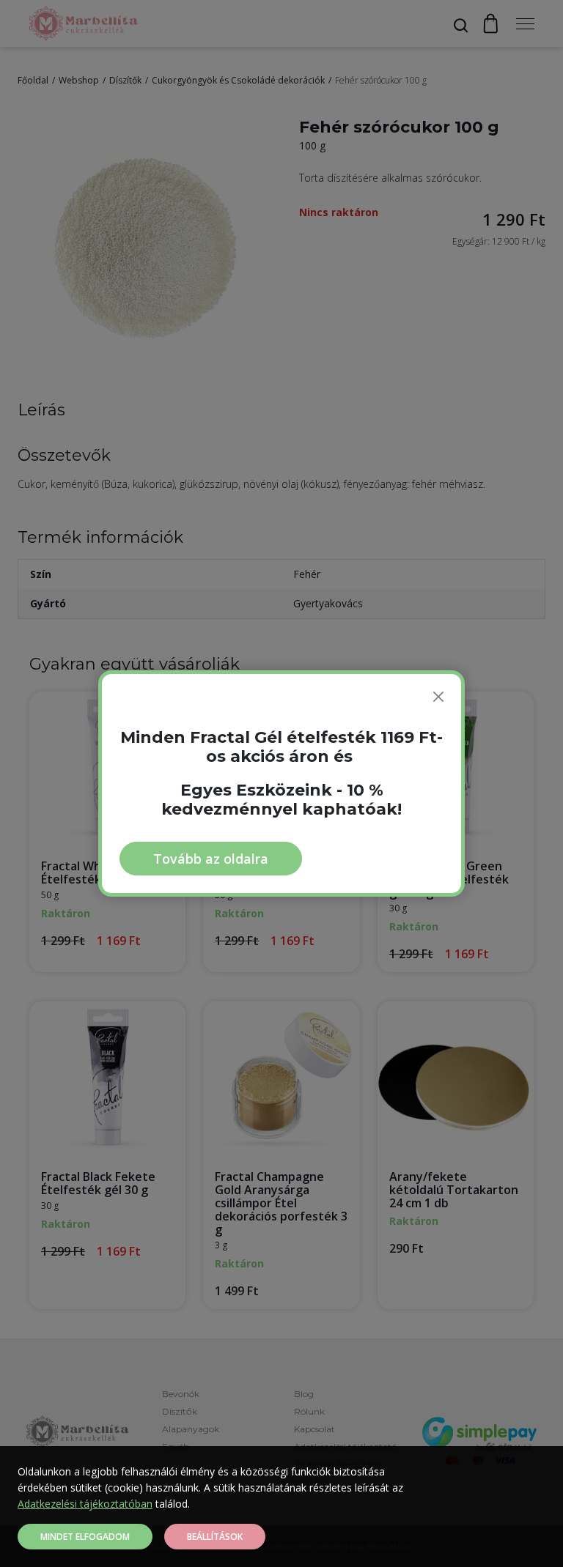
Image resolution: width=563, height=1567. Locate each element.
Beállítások (215, 1536)
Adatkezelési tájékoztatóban (85, 1504)
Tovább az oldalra (210, 858)
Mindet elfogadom (85, 1536)
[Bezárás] (438, 697)
